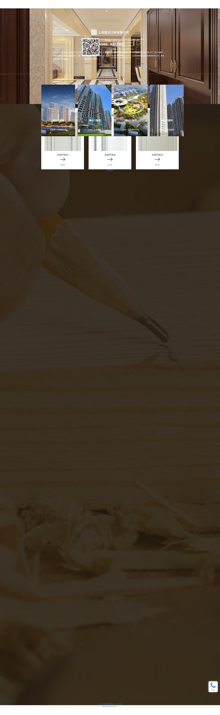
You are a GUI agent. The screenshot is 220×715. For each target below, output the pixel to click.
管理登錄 (119, 704)
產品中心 (101, 64)
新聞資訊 (115, 64)
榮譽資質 (128, 64)
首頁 (76, 64)
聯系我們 (141, 64)
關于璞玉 (88, 64)
